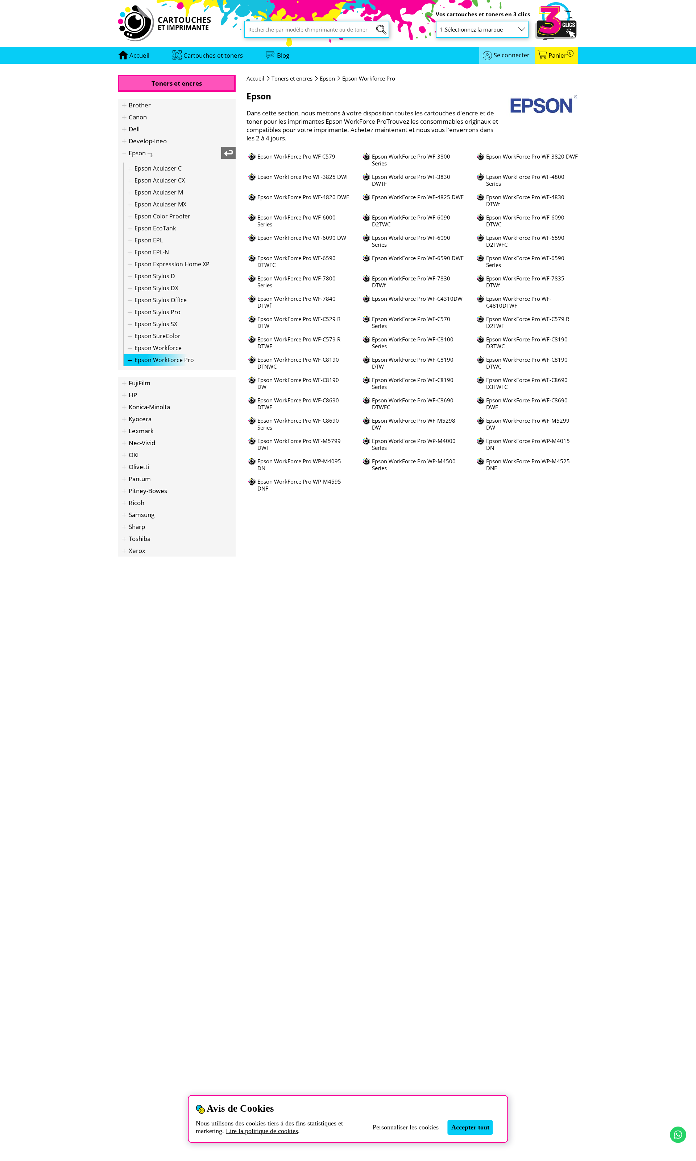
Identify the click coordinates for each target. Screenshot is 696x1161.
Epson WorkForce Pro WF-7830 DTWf (411, 282)
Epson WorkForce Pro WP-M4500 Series (414, 465)
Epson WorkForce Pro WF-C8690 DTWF (298, 404)
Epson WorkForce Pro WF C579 (296, 156)
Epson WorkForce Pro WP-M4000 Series (414, 444)
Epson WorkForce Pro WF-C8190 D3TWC (527, 343)
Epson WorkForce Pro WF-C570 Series (411, 322)
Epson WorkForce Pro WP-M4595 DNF (299, 485)
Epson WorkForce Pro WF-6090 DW (301, 237)
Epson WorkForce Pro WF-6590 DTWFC (296, 261)
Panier (559, 55)
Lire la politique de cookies (262, 1131)
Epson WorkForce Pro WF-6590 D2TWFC (525, 241)
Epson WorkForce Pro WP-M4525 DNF (528, 465)
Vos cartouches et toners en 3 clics (483, 14)
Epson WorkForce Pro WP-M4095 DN (299, 465)
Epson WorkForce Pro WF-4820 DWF (303, 197)
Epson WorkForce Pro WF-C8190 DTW (412, 363)
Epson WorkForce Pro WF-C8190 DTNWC (298, 363)
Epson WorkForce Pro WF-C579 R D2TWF (527, 322)
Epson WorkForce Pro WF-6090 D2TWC (411, 221)
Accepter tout (470, 1127)
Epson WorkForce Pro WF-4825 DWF (418, 197)
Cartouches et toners (213, 55)
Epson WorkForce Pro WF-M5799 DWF (299, 444)
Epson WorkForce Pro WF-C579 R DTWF (298, 343)
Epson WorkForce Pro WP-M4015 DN (528, 444)
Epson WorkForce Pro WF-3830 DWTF (411, 180)
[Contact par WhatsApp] (678, 1135)
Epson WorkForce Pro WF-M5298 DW (413, 424)
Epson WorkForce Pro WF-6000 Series (296, 221)
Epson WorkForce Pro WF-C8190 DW (298, 383)
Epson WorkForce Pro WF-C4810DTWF (518, 302)
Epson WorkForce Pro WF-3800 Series (411, 160)
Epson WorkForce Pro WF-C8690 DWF (527, 404)
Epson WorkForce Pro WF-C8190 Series (412, 383)
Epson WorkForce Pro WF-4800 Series (525, 180)
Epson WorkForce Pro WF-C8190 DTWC (527, 363)
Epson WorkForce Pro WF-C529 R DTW (298, 322)
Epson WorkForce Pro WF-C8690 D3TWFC (527, 383)
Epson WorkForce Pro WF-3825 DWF (303, 176)
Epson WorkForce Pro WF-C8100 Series (412, 343)
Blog (283, 55)
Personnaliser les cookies (406, 1127)
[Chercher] (381, 29)
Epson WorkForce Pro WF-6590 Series (525, 261)
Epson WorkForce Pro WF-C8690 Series (298, 424)
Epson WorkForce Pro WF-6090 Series (411, 241)
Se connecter (512, 55)
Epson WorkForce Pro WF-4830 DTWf (525, 201)
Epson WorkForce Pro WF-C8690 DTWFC (412, 404)
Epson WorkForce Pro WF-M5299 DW (527, 424)
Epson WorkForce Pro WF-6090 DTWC (525, 221)
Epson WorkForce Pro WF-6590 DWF (418, 258)
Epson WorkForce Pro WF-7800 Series (296, 282)
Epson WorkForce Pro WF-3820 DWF (532, 156)
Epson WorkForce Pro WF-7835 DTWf (525, 282)
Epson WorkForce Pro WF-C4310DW (417, 298)
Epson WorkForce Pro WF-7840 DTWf (296, 302)
